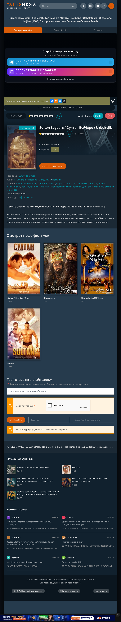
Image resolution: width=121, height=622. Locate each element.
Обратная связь (69, 591)
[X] (64, 101)
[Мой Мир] (60, 101)
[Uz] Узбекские (25, 197)
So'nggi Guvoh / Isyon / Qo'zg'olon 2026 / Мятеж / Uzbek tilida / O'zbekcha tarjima (89, 528)
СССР (42, 144)
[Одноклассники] (56, 101)
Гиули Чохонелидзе (76, 186)
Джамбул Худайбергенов (52, 186)
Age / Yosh (101, 591)
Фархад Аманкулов (65, 183)
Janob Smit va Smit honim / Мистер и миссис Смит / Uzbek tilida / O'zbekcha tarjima (89, 546)
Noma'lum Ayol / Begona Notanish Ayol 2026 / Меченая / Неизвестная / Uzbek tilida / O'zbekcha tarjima (34, 528)
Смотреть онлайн (52, 166)
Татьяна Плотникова (87, 183)
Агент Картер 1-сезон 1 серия (23, 566)
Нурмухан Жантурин (26, 183)
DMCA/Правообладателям (28, 591)
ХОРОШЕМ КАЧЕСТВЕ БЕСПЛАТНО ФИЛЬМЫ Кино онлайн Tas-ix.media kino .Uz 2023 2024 (52, 446)
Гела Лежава (93, 186)
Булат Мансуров (27, 175)
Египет (49, 144)
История (56, 179)
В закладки (17, 116)
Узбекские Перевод (27, 179)
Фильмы (103, 446)
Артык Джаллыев (30, 186)
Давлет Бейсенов (46, 183)
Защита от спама (24, 405)
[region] (60, 65)
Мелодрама (45, 179)
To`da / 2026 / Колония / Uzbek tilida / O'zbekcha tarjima (89, 566)
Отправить (16, 420)
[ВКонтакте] (52, 101)
